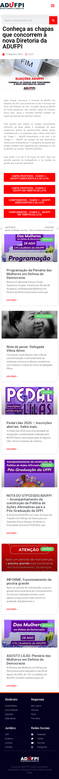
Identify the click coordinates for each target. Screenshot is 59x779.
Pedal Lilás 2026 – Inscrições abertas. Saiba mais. (29, 425)
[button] (53, 6)
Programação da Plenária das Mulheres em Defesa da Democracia (29, 274)
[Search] (53, 20)
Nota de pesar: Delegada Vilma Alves (25, 349)
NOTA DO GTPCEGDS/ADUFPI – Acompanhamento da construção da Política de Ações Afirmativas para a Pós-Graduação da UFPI (29, 503)
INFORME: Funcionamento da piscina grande (29, 581)
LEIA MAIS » (12, 300)
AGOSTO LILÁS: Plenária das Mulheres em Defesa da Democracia (29, 659)
